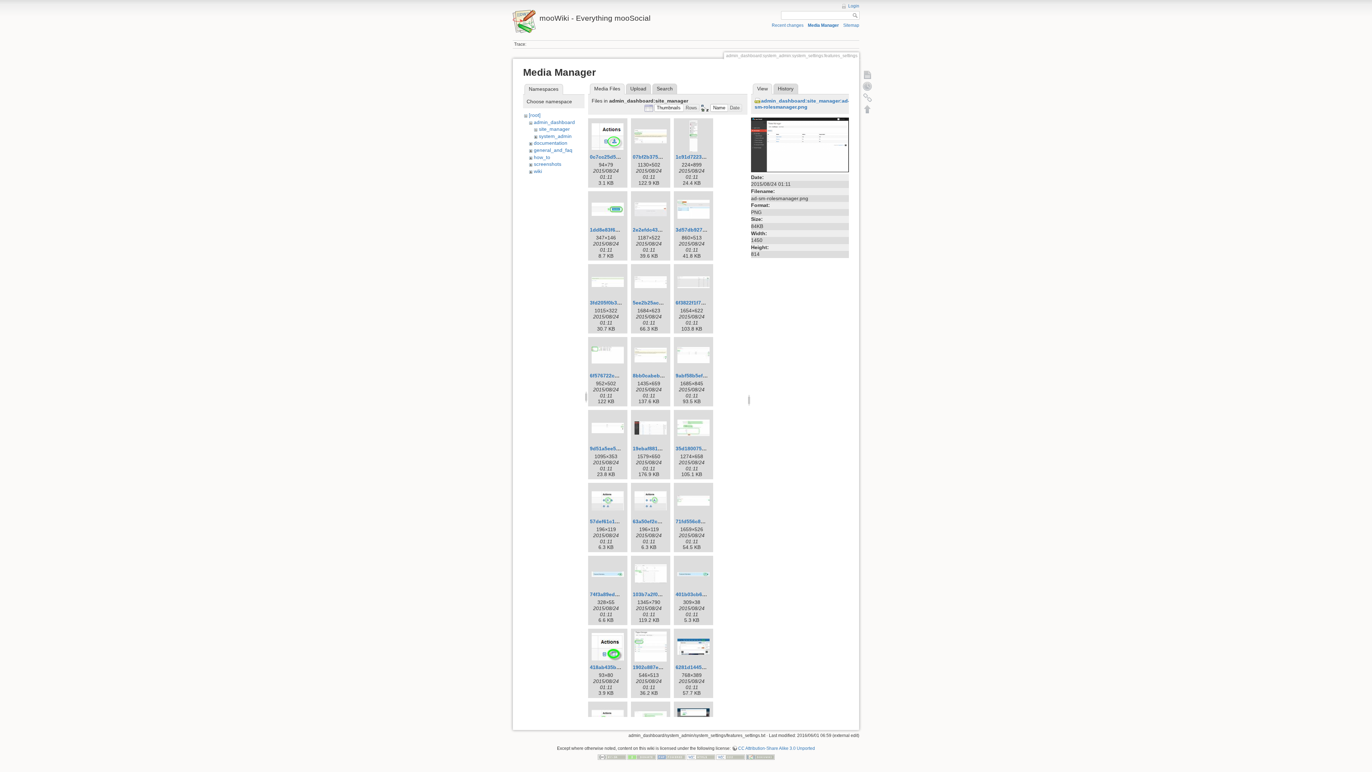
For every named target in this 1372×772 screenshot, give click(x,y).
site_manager (554, 129)
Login (853, 6)
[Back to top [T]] (867, 109)
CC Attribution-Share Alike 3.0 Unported (776, 748)
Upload (638, 88)
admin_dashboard (554, 122)
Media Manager (823, 25)
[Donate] (641, 756)
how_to (542, 157)
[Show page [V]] (867, 74)
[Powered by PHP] (671, 756)
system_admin (555, 136)
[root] (535, 115)
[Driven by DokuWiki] (760, 756)
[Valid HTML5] (701, 756)
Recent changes (788, 25)
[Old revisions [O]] (867, 86)
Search (665, 88)
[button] (668, 108)
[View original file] (800, 144)
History (786, 88)
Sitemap (851, 25)
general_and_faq (553, 150)
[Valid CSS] (730, 756)
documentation (550, 143)
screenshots (547, 164)
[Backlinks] (867, 97)
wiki (538, 171)
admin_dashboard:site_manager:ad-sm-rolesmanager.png (802, 104)
